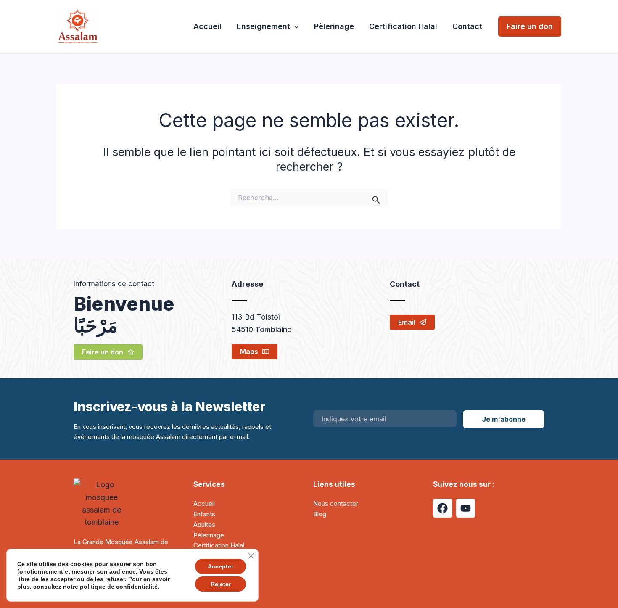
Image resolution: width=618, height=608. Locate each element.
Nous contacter (335, 504)
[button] (294, 27)
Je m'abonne (504, 419)
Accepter (220, 566)
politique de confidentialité (119, 586)
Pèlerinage (334, 26)
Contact (467, 26)
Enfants (204, 514)
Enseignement (263, 26)
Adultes (204, 525)
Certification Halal (403, 26)
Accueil (207, 26)
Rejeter (221, 584)
